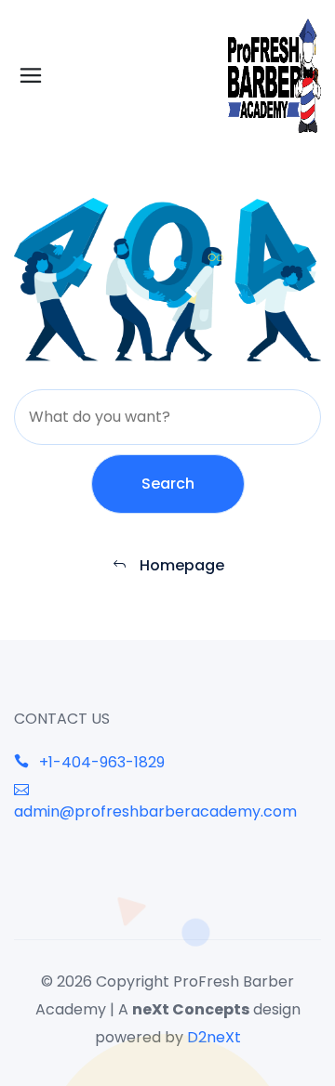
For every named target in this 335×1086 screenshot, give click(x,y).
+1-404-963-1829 (100, 762)
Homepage (180, 565)
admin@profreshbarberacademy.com (155, 811)
